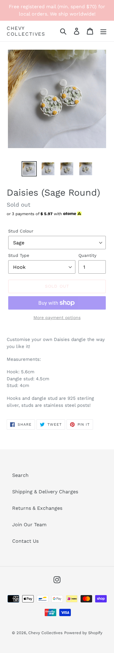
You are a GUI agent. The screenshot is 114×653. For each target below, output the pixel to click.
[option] (29, 169)
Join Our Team (29, 524)
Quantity (87, 255)
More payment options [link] (57, 317)
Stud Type (18, 255)
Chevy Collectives (26, 31)
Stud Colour (20, 231)
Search (20, 475)
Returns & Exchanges (37, 508)
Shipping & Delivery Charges (45, 492)
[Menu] (103, 31)
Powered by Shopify (83, 632)
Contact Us (25, 541)
